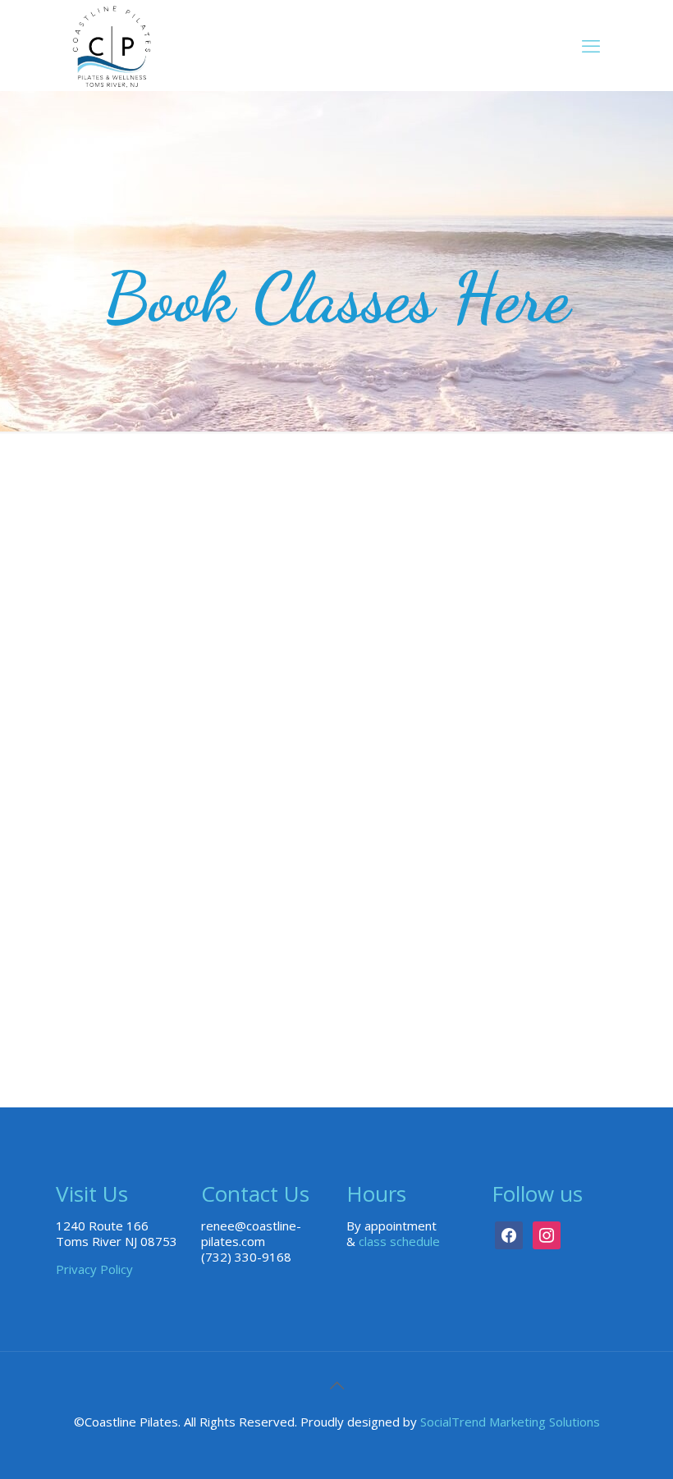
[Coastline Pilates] (111, 45)
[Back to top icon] (336, 1385)
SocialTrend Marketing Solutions (510, 1421)
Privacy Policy (94, 1269)
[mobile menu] (591, 45)
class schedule (399, 1241)
